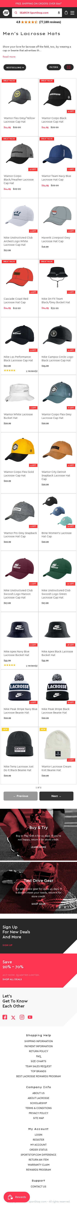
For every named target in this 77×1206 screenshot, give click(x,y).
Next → (56, 796)
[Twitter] (13, 1017)
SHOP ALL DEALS (12, 979)
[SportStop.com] (7, 12)
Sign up (7, 945)
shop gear (38, 904)
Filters (54, 67)
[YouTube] (30, 1017)
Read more (9, 56)
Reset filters (11, 75)
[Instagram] (22, 1017)
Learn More (38, 847)
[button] (58, 12)
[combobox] (40, 12)
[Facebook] (5, 1017)
